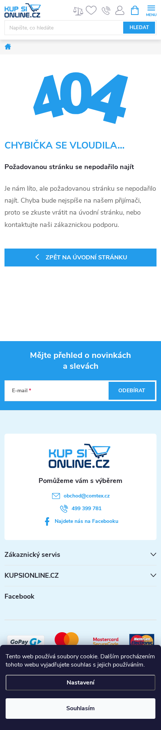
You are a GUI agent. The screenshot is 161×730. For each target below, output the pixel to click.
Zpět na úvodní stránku (86, 257)
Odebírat (131, 390)
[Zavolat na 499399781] (106, 10)
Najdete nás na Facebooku (86, 521)
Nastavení (80, 682)
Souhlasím (80, 708)
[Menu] (151, 10)
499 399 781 (86, 508)
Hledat (139, 27)
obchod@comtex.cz (87, 495)
